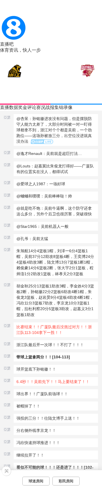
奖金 (22, 107)
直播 (4, 107)
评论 (31, 107)
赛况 (40, 107)
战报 (49, 107)
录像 (68, 107)
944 (19, 99)
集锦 (58, 107)
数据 (13, 107)
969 (83, 99)
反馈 (94, 58)
